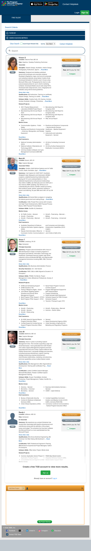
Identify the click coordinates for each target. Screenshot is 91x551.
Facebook (12, 531)
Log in (55, 478)
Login (77, 12)
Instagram (44, 531)
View (12, 72)
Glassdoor (57, 531)
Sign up (45, 473)
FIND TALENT (16, 17)
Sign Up (84, 12)
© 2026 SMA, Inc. (9, 528)
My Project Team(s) (44, 522)
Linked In (32, 531)
